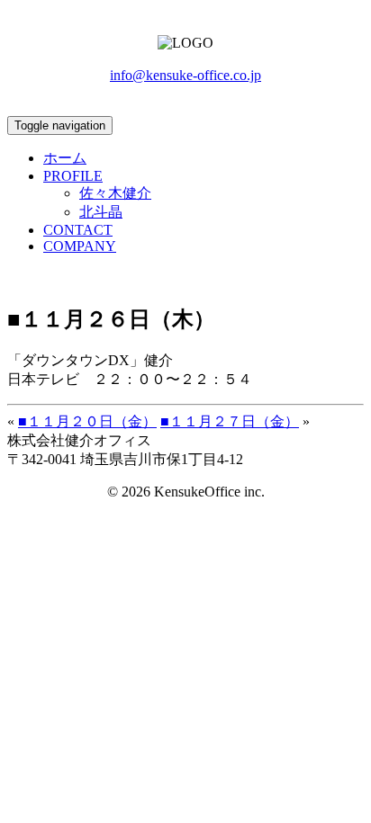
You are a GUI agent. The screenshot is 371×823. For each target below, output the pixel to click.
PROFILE (73, 175)
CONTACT (78, 229)
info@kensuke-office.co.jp (185, 75)
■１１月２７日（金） (229, 421)
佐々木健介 (115, 193)
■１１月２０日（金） (87, 421)
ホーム (64, 157)
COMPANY (79, 246)
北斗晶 (100, 211)
